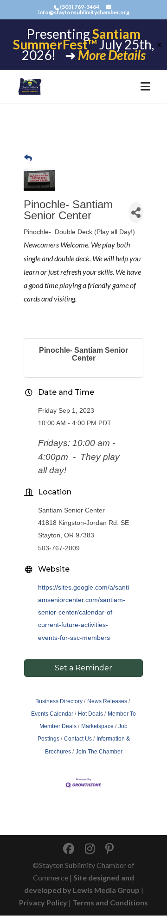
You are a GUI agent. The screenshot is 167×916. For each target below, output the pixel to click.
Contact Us (78, 738)
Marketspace (97, 726)
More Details (112, 55)
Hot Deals (90, 714)
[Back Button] (28, 158)
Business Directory (59, 701)
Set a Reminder (83, 667)
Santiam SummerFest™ (77, 39)
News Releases (107, 701)
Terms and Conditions (110, 902)
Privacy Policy (43, 902)
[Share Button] (135, 212)
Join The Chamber (99, 751)
